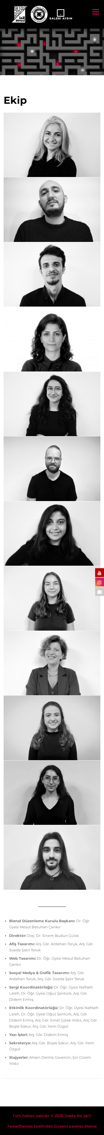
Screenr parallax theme (75, 1126)
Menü (95, 11)
